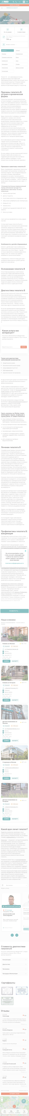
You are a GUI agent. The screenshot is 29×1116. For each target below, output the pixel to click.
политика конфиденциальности (14, 563)
